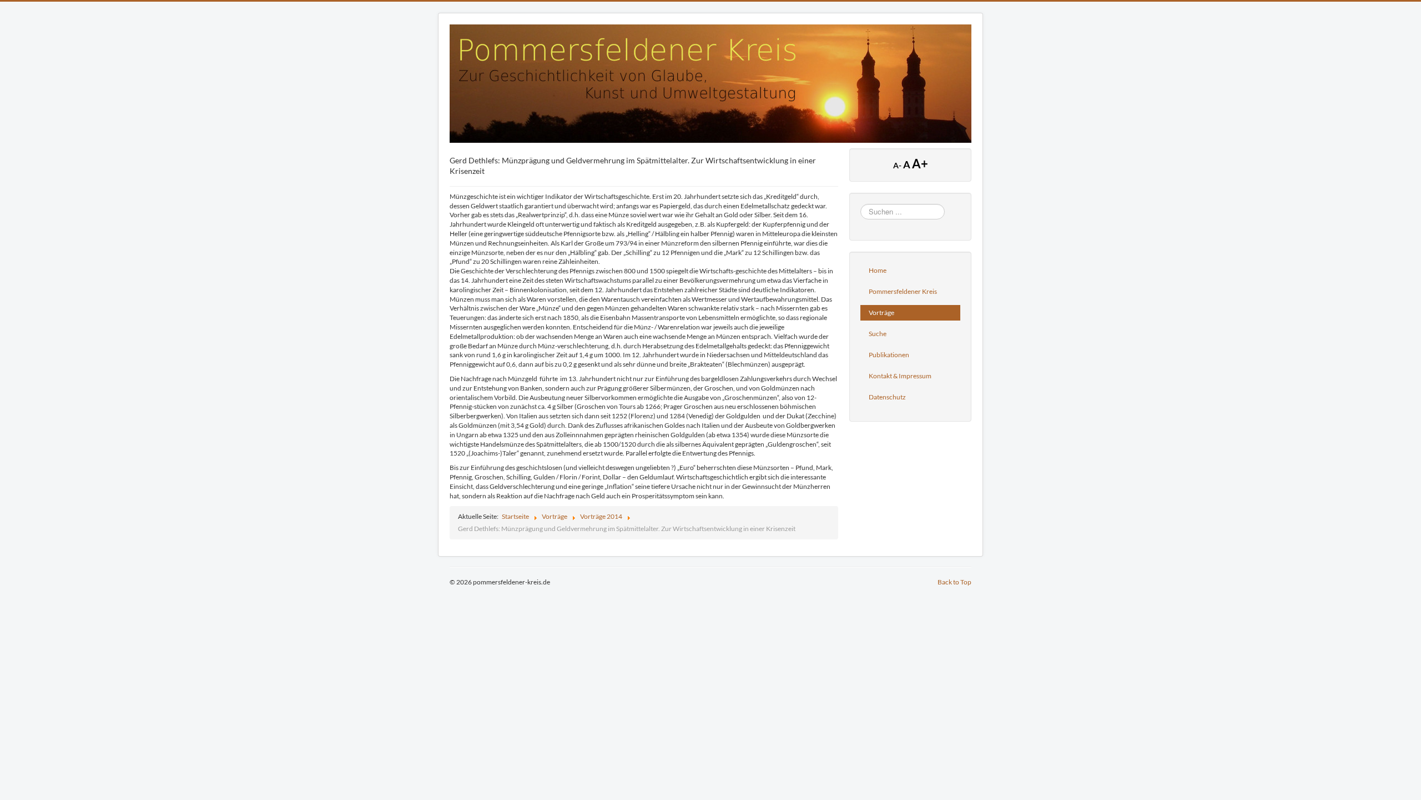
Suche (877, 333)
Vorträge (881, 312)
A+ (920, 163)
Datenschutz (887, 397)
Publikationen (889, 355)
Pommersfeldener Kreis (903, 291)
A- (898, 165)
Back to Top (954, 582)
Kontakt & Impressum (900, 376)
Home (877, 270)
